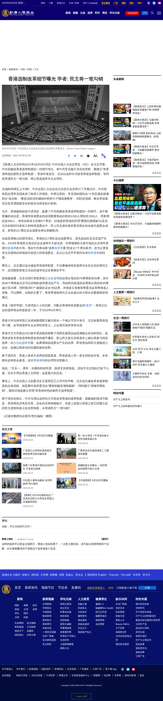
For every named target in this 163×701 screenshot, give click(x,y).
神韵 (43, 3)
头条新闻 (118, 79)
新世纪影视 (130, 675)
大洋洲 (44, 574)
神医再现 (100, 620)
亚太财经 (47, 644)
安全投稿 (71, 669)
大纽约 (16, 574)
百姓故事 (140, 644)
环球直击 (47, 608)
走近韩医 (100, 624)
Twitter (154, 3)
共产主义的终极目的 (146, 616)
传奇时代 (140, 608)
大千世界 (120, 628)
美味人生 (120, 620)
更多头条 (156, 172)
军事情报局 (65, 628)
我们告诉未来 (142, 604)
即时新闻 (19, 627)
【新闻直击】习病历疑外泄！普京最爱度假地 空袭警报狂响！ (145, 163)
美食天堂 (120, 616)
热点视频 (31, 623)
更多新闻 (156, 284)
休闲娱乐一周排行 (124, 240)
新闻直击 (47, 620)
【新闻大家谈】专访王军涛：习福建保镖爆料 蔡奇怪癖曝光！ (145, 150)
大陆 (22, 69)
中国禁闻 (47, 612)
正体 (71, 3)
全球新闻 (47, 604)
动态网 (107, 675)
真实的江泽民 (142, 628)
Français (114, 574)
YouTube (159, 3)
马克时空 (64, 640)
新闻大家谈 (65, 604)
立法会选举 (52, 278)
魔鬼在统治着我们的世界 (148, 620)
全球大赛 (31, 635)
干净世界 (50, 675)
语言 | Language (90, 3)
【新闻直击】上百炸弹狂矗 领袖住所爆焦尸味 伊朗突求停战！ (146, 109)
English (102, 574)
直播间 (76, 587)
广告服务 (84, 669)
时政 (29, 69)
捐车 (132, 3)
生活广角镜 (121, 604)
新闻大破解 (65, 624)
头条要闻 (19, 623)
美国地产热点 (84, 632)
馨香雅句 (82, 616)
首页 (4, 69)
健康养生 (101, 599)
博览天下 (19, 631)
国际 (17, 605)
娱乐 (35, 605)
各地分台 (61, 3)
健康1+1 (100, 604)
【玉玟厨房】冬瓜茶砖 (144, 247)
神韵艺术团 (21, 675)
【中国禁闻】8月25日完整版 (38, 435)
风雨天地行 (141, 636)
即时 (97, 12)
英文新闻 (106, 3)
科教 (26, 617)
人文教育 (83, 599)
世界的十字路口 (68, 636)
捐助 (124, 3)
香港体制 (39, 360)
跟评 (105, 539)
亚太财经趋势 (49, 640)
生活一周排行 (121, 318)
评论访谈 (115, 12)
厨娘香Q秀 (121, 632)
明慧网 (96, 675)
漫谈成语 (82, 620)
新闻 (68, 12)
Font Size (95, 155)
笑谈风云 (82, 608)
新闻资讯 (13, 69)
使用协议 (58, 669)
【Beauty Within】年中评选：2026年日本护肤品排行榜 (145, 275)
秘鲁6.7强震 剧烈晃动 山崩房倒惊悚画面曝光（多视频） (146, 136)
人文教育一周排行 (124, 292)
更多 (142, 675)
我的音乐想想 (122, 644)
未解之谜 (82, 604)
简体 (77, 3)
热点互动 (64, 608)
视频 (75, 12)
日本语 (136, 574)
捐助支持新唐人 (96, 587)
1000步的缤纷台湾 (124, 638)
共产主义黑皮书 (121, 399)
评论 (17, 613)
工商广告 (140, 656)
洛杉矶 (35, 574)
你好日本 (120, 608)
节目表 (62, 587)
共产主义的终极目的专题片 (127, 406)
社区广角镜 (48, 636)
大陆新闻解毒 (67, 644)
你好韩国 (120, 612)
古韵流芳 (82, 612)
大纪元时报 (36, 675)
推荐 (90, 12)
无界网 (117, 675)
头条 (82, 12)
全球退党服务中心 (80, 675)
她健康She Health (104, 608)
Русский (126, 574)
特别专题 (118, 393)
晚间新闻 (47, 616)
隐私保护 (46, 669)
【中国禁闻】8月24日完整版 (93, 480)
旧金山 (69, 574)
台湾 (26, 609)
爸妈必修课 (83, 624)
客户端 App (111, 669)
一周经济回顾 (49, 632)
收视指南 (33, 669)
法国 (61, 574)
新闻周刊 (47, 624)
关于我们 (20, 669)
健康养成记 (101, 616)
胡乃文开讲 (101, 612)
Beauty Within (122, 624)
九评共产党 (141, 624)
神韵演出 (19, 635)
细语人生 (64, 648)
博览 (104, 12)
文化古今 (82, 628)
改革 (57, 248)
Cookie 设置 (81, 696)
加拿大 (26, 574)
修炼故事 (140, 652)
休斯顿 (53, 574)
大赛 (51, 3)
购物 (140, 3)
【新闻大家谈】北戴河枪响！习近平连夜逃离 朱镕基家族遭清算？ (145, 123)
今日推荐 (118, 180)
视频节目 (47, 587)
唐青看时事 (65, 632)
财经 (26, 613)
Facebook (148, 3)
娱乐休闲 (121, 599)
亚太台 (79, 574)
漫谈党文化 (141, 648)
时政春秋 (64, 616)
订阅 (147, 587)
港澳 (26, 605)
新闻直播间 (133, 13)
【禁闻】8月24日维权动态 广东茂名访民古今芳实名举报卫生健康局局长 (38, 498)
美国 (17, 609)
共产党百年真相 (143, 612)
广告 (116, 3)
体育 (35, 609)
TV (145, 13)
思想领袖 (64, 620)
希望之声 (63, 675)
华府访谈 (47, 628)
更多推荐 (156, 233)
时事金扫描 (65, 612)
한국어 (146, 574)
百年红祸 (140, 632)
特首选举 (10, 248)
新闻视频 (48, 599)
